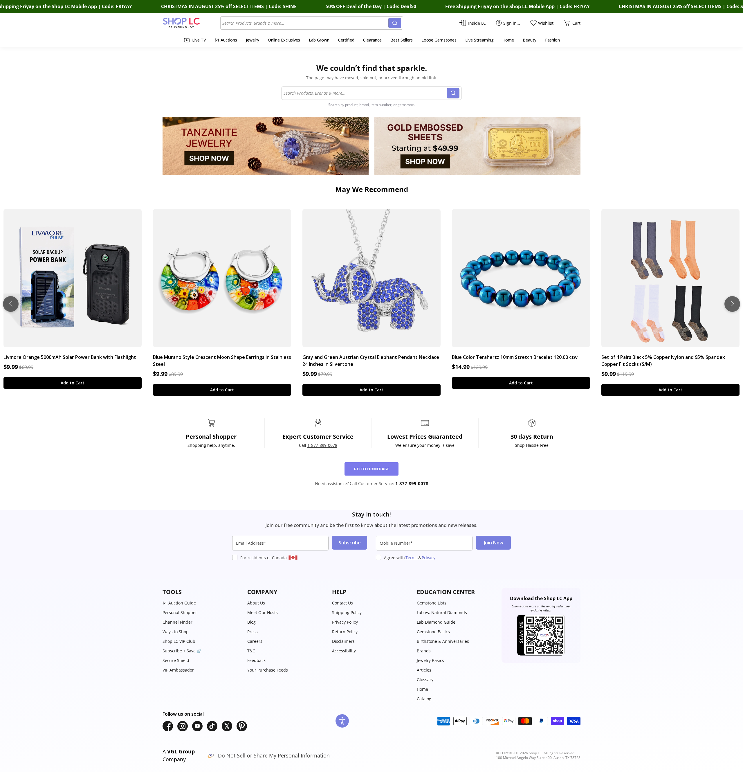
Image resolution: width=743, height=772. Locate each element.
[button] (202, 592)
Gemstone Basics (433, 631)
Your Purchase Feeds (267, 670)
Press (252, 631)
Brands (424, 651)
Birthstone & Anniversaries (443, 641)
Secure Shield (176, 660)
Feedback (256, 660)
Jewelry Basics (430, 660)
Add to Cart (72, 383)
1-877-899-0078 (322, 445)
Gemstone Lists (431, 603)
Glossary (425, 679)
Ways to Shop (176, 631)
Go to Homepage (371, 469)
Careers (254, 641)
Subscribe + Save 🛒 (182, 651)
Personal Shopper (180, 612)
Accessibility (344, 651)
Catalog (424, 698)
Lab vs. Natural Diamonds (442, 612)
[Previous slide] (11, 304)
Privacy (428, 557)
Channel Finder (177, 622)
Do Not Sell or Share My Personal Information (274, 755)
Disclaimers (343, 641)
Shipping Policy (347, 612)
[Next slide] (732, 304)
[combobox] (305, 23)
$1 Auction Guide (179, 603)
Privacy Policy (345, 622)
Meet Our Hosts (262, 612)
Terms (411, 557)
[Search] (394, 23)
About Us (256, 603)
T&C (251, 651)
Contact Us (342, 603)
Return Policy (345, 631)
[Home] (191, 23)
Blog (251, 622)
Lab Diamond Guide (436, 622)
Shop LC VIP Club (179, 641)
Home (422, 689)
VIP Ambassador (178, 670)
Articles (424, 670)
